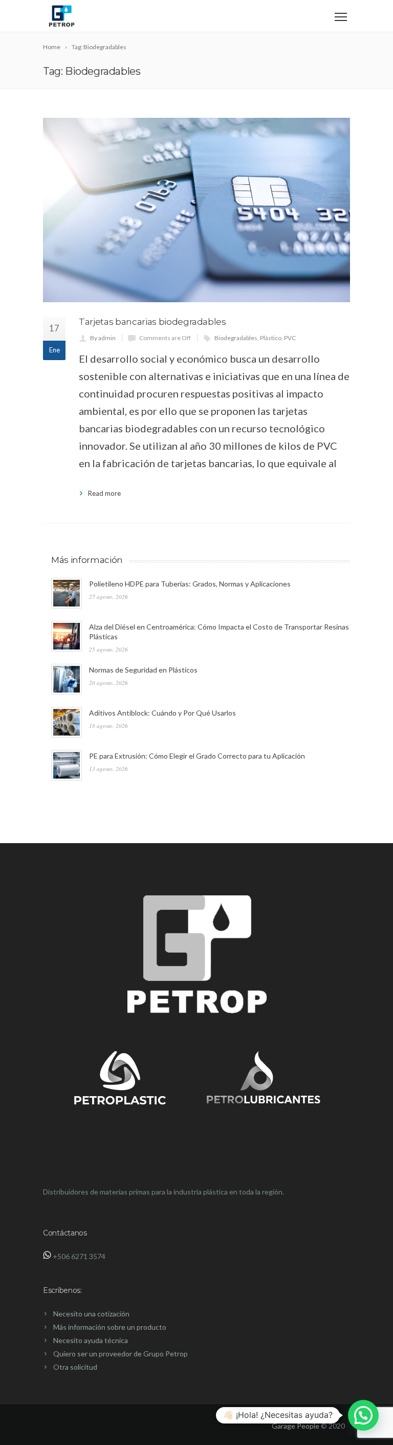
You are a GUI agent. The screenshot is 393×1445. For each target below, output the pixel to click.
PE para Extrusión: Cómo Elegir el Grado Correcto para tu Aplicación (197, 755)
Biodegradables (235, 338)
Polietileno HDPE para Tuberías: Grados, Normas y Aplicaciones (190, 583)
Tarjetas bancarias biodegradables (152, 322)
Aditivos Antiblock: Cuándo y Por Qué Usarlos (162, 712)
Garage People (295, 1425)
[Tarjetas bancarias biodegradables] (196, 210)
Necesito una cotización (91, 1313)
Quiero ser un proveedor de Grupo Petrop (120, 1353)
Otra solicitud (75, 1367)
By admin (103, 338)
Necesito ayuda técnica (90, 1340)
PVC (290, 338)
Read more (104, 493)
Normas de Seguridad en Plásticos (143, 669)
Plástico (270, 338)
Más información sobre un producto (109, 1327)
